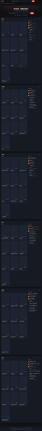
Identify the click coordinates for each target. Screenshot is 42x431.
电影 (3, 3)
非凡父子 (30, 22)
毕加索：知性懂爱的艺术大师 (33, 305)
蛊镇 (30, 32)
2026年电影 (22, 428)
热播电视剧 (15, 428)
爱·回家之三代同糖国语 (32, 104)
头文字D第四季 (31, 165)
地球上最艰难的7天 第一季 (32, 310)
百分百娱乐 (30, 225)
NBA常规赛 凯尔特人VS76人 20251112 (34, 363)
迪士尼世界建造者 (31, 298)
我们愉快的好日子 (31, 90)
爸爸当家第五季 (31, 228)
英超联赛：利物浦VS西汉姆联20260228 (34, 373)
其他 (13, 3)
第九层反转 (30, 27)
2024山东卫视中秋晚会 (32, 240)
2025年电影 (26, 428)
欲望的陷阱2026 (31, 107)
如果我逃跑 (30, 29)
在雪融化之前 (31, 366)
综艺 (9, 3)
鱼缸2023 (30, 39)
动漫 (7, 3)
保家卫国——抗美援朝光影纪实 (33, 293)
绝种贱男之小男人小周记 (32, 361)
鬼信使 (30, 172)
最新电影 (12, 428)
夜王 (30, 34)
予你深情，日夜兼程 (32, 102)
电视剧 (5, 3)
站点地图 (30, 428)
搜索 (33, 1)
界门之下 (30, 167)
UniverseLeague (31, 230)
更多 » (39, 86)
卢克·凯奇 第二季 (31, 97)
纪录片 (11, 3)
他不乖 (30, 368)
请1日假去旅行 (31, 242)
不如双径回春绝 (31, 378)
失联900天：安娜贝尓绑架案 (33, 303)
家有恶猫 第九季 (31, 92)
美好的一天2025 (31, 235)
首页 (1, 3)
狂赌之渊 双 (31, 160)
